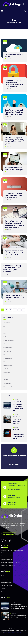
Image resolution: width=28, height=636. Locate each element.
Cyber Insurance (8, 347)
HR (4, 354)
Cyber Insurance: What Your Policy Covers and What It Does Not (14, 253)
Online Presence (8, 369)
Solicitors (6, 379)
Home (8, 22)
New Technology (8, 365)
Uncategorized (7, 383)
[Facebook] (2, 540)
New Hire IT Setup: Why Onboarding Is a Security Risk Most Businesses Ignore (14, 141)
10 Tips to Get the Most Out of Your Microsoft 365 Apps (14, 297)
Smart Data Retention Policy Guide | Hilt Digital (14, 168)
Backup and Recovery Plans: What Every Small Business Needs (14, 195)
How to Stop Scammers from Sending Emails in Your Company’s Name (18, 434)
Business (6, 337)
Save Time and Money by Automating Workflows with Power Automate (14, 112)
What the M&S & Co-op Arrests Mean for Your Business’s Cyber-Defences (12, 269)
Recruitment (7, 376)
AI (4, 326)
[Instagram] (6, 540)
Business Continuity (9, 340)
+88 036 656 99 (14, 464)
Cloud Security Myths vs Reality (14, 55)
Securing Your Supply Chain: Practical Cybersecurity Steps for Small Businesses (14, 83)
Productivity (7, 372)
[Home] (14, 4)
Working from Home (9, 386)
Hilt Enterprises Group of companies (13, 632)
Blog (5, 333)
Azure (5, 329)
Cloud (5, 344)
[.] (2, 11)
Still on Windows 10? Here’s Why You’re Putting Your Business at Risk (18, 406)
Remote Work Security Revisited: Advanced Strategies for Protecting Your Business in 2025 (14, 224)
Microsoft (6, 361)
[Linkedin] (9, 540)
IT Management (8, 358)
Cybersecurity (7, 351)
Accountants (7, 322)
